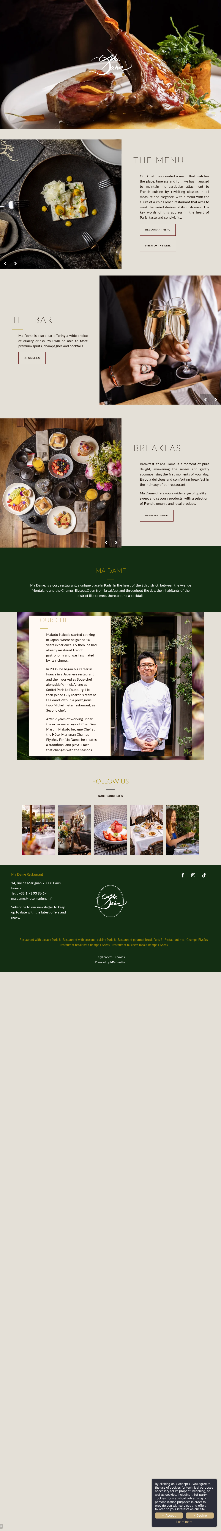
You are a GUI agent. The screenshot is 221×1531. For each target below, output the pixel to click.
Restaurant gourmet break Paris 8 (140, 939)
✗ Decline (200, 1515)
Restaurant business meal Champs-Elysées (140, 945)
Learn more (184, 1521)
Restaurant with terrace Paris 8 (40, 939)
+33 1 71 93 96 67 (32, 893)
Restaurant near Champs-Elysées (186, 939)
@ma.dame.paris (110, 795)
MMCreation (118, 962)
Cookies (120, 957)
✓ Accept (169, 1515)
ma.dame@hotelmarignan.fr (32, 898)
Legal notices (104, 957)
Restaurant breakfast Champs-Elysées (85, 945)
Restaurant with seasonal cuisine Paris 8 (89, 939)
